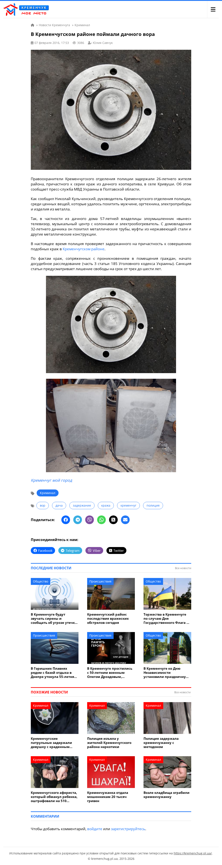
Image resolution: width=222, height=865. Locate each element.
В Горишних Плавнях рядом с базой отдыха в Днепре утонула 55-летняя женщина (53, 672)
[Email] (125, 519)
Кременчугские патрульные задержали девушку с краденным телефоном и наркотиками (54, 743)
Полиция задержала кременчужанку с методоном (161, 743)
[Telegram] (77, 519)
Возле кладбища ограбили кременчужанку (166, 795)
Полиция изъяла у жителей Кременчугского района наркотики (109, 743)
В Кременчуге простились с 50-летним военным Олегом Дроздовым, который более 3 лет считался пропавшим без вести (109, 672)
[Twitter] (113, 519)
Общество (40, 581)
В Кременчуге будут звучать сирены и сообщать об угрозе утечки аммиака (54, 618)
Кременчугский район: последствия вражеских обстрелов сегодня (108, 618)
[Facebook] (65, 519)
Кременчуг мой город (51, 480)
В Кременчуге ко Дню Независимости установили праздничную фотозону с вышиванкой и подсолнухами (166, 672)
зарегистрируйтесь (128, 828)
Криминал (47, 493)
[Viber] (89, 519)
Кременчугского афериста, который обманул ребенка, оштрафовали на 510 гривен (54, 797)
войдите (94, 828)
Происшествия (100, 581)
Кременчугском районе (83, 248)
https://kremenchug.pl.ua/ (193, 853)
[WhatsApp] (101, 519)
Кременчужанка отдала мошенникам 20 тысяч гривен (107, 797)
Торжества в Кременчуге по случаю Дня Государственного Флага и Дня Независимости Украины (166, 618)
